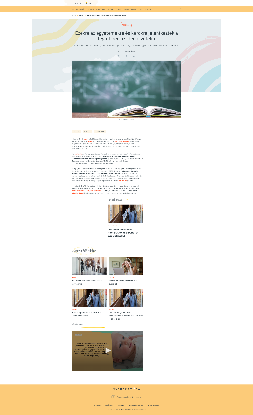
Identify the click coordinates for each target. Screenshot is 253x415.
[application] (107, 351)
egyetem (77, 131)
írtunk (86, 139)
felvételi (87, 131)
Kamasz (81, 15)
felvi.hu (90, 141)
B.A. (119, 51)
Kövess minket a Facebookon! (129, 397)
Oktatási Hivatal (78, 193)
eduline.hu (78, 154)
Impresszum (97, 405)
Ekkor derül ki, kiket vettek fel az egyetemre (86, 282)
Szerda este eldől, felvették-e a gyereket (123, 282)
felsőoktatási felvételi (122, 141)
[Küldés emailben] (126, 56)
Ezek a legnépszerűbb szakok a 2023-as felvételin (86, 314)
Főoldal (74, 15)
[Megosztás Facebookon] (119, 56)
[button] (107, 350)
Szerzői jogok (109, 405)
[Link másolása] (134, 56)
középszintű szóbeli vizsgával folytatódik (86, 191)
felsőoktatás (100, 131)
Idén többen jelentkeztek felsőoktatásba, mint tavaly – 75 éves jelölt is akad (126, 315)
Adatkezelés (120, 405)
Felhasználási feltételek (135, 405)
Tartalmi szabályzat (153, 405)
